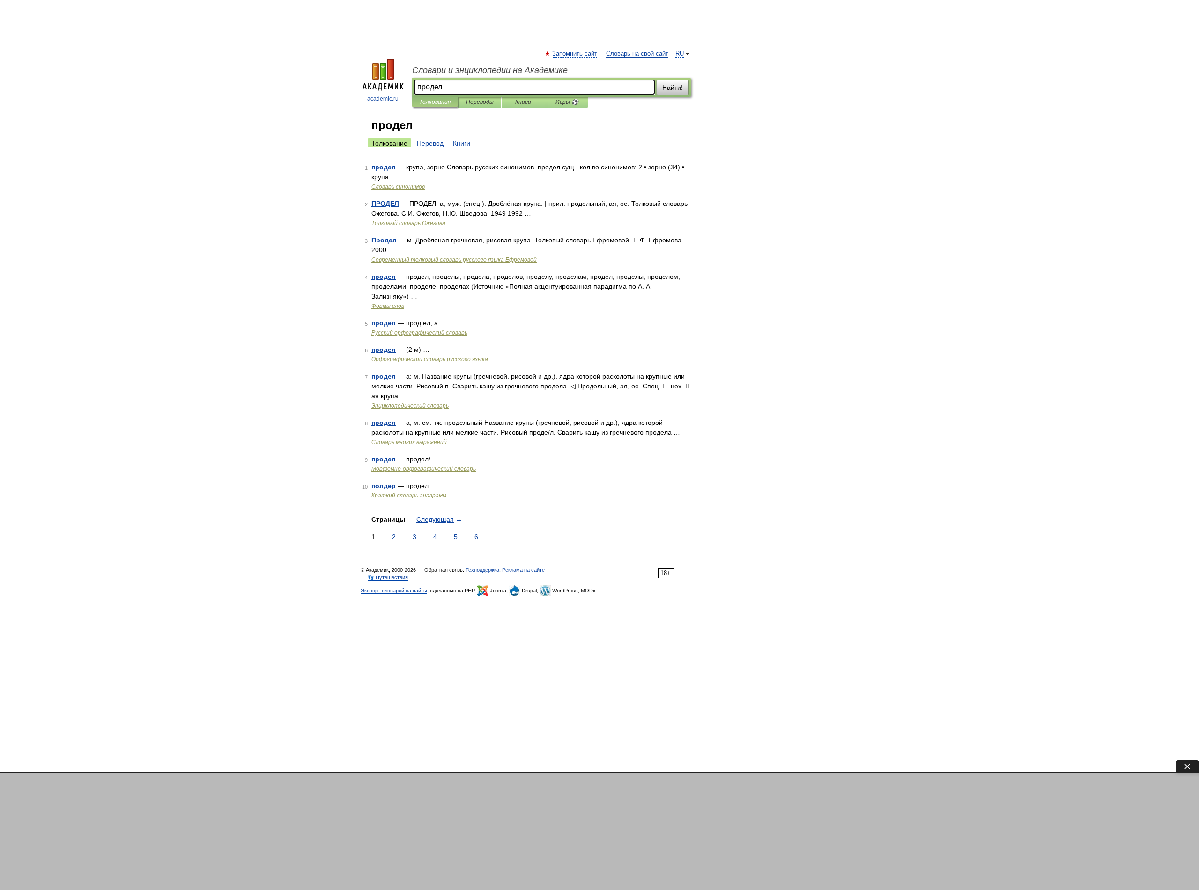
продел (383, 167)
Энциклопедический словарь (410, 405)
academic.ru (383, 98)
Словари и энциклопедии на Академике (490, 70)
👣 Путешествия (388, 577)
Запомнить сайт (575, 54)
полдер (383, 485)
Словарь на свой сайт (637, 54)
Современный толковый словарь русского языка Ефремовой (454, 259)
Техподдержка (482, 570)
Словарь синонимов (398, 186)
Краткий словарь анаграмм (408, 495)
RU (679, 54)
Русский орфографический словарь (419, 332)
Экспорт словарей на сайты (394, 590)
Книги (523, 102)
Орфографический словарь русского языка (429, 359)
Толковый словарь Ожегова (408, 223)
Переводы (480, 102)
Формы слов (387, 306)
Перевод (430, 143)
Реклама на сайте (523, 570)
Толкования (435, 102)
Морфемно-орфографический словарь (423, 469)
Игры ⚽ (566, 102)
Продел (384, 240)
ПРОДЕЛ (385, 203)
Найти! (672, 87)
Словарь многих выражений (409, 442)
